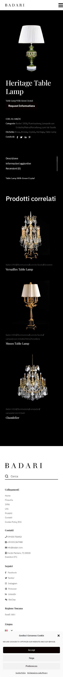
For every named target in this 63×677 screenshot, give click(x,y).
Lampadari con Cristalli (15, 413)
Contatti (8, 517)
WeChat (11, 599)
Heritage (40, 132)
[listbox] (10, 630)
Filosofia (9, 500)
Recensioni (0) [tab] (13, 168)
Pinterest (12, 588)
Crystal (32, 132)
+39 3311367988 (14, 542)
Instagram (12, 583)
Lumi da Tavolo (49, 127)
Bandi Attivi (10, 614)
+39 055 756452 (14, 536)
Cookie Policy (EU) (13, 522)
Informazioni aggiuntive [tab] (18, 163)
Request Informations (21, 105)
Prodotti (8, 513)
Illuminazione (34, 123)
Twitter (10, 578)
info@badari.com (15, 547)
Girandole (48, 265)
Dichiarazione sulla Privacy (37, 673)
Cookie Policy (21, 673)
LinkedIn (11, 594)
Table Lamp (51, 132)
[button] (58, 635)
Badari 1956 (21, 123)
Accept (31, 650)
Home (7, 495)
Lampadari (34, 409)
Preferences (31, 666)
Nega (31, 658)
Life (6, 508)
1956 (7, 504)
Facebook (11, 572)
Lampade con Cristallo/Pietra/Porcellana (23, 339)
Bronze (24, 132)
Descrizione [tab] (12, 158)
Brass (17, 132)
